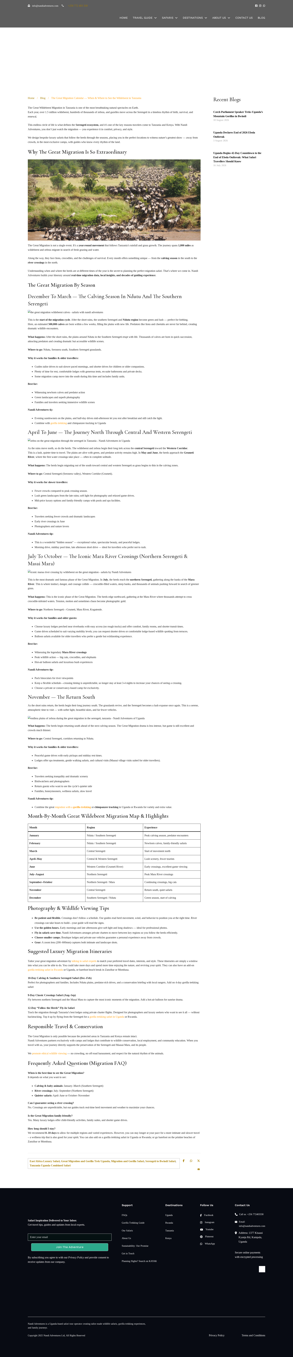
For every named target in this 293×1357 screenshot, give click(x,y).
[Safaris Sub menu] (176, 17)
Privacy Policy (76, 1257)
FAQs (124, 1215)
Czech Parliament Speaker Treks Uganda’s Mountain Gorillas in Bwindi (238, 114)
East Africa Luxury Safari (45, 1161)
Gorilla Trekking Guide (133, 1223)
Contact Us (244, 17)
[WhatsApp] (191, 1160)
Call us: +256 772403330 (251, 1214)
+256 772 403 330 (78, 5)
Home (124, 17)
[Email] (199, 1169)
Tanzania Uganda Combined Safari (50, 1165)
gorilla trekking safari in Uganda (107, 1016)
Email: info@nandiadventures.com (252, 1224)
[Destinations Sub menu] (205, 17)
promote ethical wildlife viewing (49, 1053)
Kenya (168, 1238)
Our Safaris (127, 1230)
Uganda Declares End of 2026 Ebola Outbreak (234, 134)
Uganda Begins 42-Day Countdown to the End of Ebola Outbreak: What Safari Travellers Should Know (237, 157)
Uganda (169, 1215)
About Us (219, 17)
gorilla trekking (59, 423)
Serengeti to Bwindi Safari (160, 1161)
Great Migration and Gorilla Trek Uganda (85, 1161)
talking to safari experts (84, 961)
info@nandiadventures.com (45, 6)
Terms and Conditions (253, 1335)
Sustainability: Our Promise (135, 1246)
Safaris (167, 17)
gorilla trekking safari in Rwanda (45, 969)
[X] (199, 1160)
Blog (261, 17)
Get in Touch (128, 1253)
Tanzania (169, 1230)
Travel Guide (142, 17)
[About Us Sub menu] (229, 17)
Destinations (193, 17)
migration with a (73, 807)
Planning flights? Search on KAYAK (139, 1261)
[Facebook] (184, 1160)
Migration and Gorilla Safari (127, 1161)
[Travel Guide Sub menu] (155, 17)
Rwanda (169, 1223)
